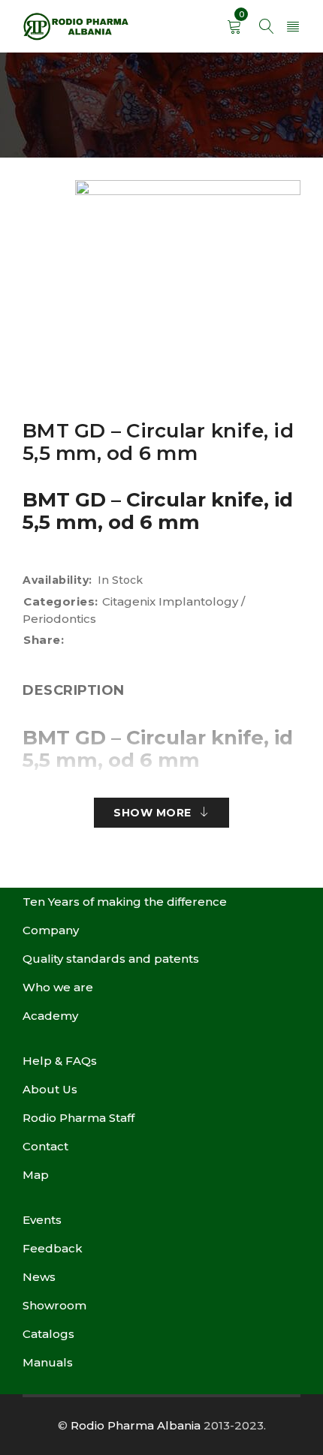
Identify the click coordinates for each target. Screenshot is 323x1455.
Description (74, 690)
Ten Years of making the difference (125, 901)
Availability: (57, 580)
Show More (152, 812)
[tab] (74, 690)
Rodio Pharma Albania (136, 1425)
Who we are (58, 987)
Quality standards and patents (111, 958)
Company (51, 930)
